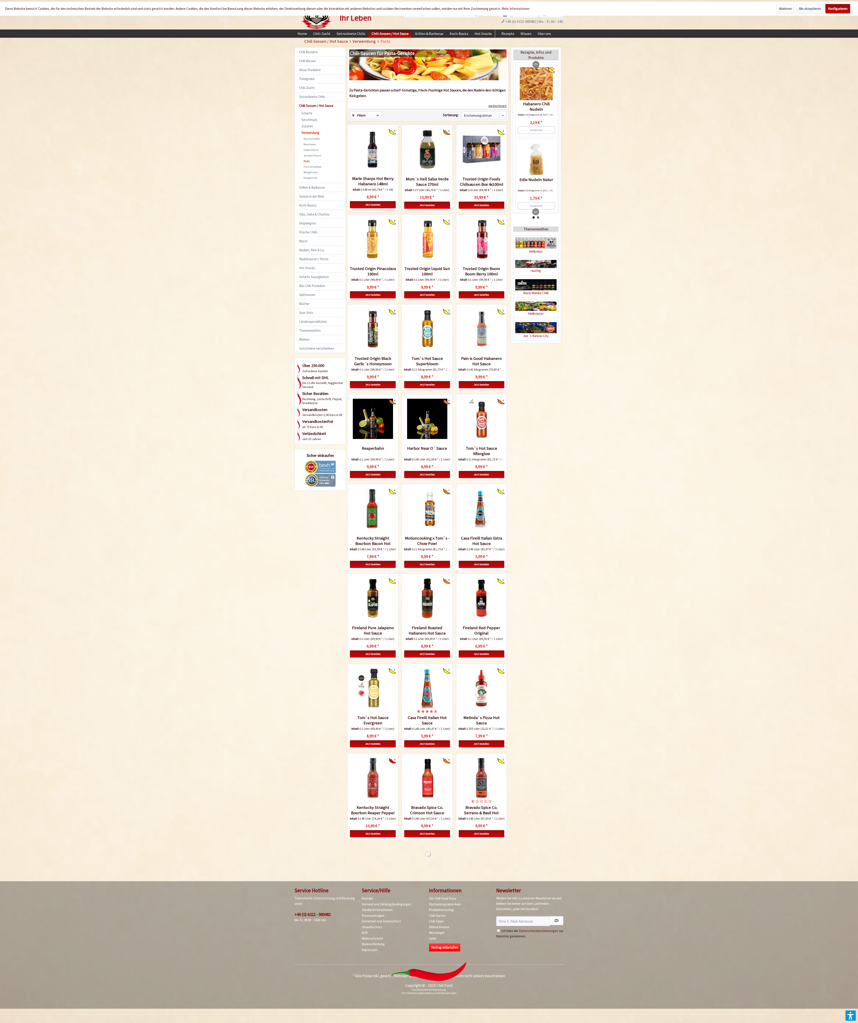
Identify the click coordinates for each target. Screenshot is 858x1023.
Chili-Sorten (437, 915)
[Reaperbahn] (373, 419)
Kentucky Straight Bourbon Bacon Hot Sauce (373, 541)
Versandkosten (441, 975)
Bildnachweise (439, 927)
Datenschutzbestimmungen (538, 931)
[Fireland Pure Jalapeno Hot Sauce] (373, 598)
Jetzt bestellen (373, 204)
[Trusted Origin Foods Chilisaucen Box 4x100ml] (481, 149)
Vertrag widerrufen (444, 947)
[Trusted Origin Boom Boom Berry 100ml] (481, 239)
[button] (850, 1015)
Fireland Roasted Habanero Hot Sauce (427, 630)
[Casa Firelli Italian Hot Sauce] (427, 688)
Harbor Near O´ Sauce (427, 448)
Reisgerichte (311, 172)
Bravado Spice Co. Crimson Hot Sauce (427, 810)
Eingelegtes (307, 223)
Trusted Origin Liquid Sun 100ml (427, 271)
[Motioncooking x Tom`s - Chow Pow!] (427, 509)
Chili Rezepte (308, 52)
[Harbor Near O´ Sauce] (427, 419)
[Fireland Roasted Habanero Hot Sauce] (427, 598)
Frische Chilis (308, 232)
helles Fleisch (311, 150)
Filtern (361, 115)
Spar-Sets (306, 312)
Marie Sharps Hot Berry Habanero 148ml (373, 181)
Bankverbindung (373, 944)
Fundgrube (307, 79)
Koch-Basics (308, 205)
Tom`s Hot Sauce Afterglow (481, 451)
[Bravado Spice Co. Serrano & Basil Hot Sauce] (481, 778)
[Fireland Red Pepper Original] (481, 598)
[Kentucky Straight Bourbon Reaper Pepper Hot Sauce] (373, 778)
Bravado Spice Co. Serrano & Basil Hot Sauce (481, 810)
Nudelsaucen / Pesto (313, 259)
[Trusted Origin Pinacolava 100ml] (373, 239)
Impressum (369, 950)
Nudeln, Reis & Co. (312, 250)
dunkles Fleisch (312, 155)
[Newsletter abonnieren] (556, 920)
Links (432, 938)
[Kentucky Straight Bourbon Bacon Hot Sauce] (373, 509)
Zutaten (307, 126)
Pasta (307, 161)
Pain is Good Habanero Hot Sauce (481, 361)
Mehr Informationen (516, 8)
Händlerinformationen (377, 910)
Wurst (303, 241)
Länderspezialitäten (313, 321)
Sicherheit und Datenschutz (381, 921)
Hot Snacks (307, 268)
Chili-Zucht (307, 88)
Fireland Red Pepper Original (481, 630)
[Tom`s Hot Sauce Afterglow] (481, 419)
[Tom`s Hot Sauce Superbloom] (427, 329)
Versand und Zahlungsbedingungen (386, 904)
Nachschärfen (312, 138)
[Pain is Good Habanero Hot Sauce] (481, 329)
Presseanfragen (373, 915)
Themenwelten (310, 330)
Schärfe (306, 113)
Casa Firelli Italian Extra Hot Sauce (481, 541)
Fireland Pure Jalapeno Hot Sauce (373, 630)
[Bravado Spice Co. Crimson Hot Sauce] (427, 778)
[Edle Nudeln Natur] (536, 159)
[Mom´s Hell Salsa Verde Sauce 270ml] (427, 149)
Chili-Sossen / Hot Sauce (316, 105)
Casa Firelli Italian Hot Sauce (427, 720)
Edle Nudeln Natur (536, 179)
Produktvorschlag (441, 910)
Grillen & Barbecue (312, 187)
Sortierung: (450, 115)
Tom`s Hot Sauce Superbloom (427, 361)
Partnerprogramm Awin (445, 904)
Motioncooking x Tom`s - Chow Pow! (427, 541)
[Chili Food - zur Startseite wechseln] (316, 16)
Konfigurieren (837, 8)
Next (535, 211)
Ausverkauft (536, 130)
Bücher (304, 304)
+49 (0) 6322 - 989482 (312, 914)
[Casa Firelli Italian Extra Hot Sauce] (481, 509)
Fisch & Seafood (312, 166)
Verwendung (310, 133)
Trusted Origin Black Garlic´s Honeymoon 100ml (373, 361)
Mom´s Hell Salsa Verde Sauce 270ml (427, 181)
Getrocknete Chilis (312, 97)
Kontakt (367, 898)
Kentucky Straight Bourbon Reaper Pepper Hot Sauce (373, 810)
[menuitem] (302, 34)
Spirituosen (307, 295)
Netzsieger (437, 932)
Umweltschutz (372, 927)
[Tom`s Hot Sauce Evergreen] (373, 688)
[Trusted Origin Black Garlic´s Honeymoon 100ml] (373, 329)
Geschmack (309, 120)
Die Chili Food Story (442, 898)
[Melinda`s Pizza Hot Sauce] (481, 688)
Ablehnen (785, 8)
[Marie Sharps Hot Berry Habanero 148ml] (373, 149)
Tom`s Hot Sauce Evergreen (373, 720)
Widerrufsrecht (372, 938)
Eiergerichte (310, 177)
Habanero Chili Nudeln (536, 106)
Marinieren (310, 144)
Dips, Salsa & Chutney (314, 214)
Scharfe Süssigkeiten (314, 277)
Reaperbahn (373, 448)
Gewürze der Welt (311, 196)
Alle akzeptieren (810, 8)
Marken (304, 339)
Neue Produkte (310, 70)
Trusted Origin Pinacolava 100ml (373, 271)
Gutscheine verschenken (316, 348)
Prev (536, 64)
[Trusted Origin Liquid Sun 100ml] (427, 239)
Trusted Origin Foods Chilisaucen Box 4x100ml (481, 181)
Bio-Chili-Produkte (312, 286)
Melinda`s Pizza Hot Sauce (481, 720)
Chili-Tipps (436, 921)
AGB (365, 932)
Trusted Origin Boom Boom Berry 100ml (481, 271)
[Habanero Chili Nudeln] (536, 83)
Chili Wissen (307, 61)
